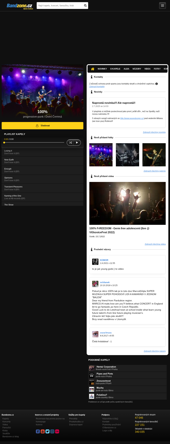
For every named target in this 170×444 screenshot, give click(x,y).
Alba (126, 69)
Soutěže (6, 433)
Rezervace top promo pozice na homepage (50, 420)
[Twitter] (47, 431)
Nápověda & (110, 419)
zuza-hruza (105, 332)
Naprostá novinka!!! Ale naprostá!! (113, 102)
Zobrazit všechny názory (155, 351)
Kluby (5, 430)
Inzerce (39, 424)
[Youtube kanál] (43, 431)
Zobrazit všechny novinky (154, 132)
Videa (147, 69)
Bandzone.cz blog (10, 436)
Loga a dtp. (107, 430)
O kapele (115, 69)
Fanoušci (6, 427)
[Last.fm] (57, 431)
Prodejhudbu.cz (76, 421)
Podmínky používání (111, 424)
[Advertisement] (85, 36)
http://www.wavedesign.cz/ (132, 118)
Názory (137, 69)
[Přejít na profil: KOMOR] (95, 262)
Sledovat (45, 125)
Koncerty (6, 421)
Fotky (157, 69)
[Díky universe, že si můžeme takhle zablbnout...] (127, 154)
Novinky (102, 69)
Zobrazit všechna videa (155, 244)
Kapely (5, 419)
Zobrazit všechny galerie (155, 171)
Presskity (73, 419)
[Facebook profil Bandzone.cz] (38, 431)
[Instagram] (52, 431)
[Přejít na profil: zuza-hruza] (95, 334)
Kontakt (105, 421)
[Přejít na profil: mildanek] (95, 284)
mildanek (105, 282)
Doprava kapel (76, 424)
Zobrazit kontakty (97, 86)
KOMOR (104, 260)
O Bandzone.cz (109, 427)
